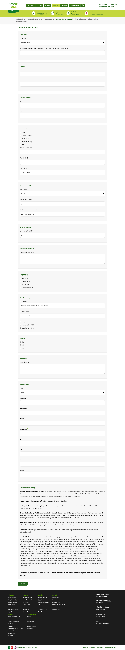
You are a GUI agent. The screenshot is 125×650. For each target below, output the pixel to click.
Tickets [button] (39, 5)
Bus (23, 348)
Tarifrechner (26, 602)
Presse (28, 624)
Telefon (22, 470)
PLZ (21, 439)
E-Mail (22, 419)
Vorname (23, 398)
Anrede (22, 388)
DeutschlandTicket (27, 597)
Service (10, 614)
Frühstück (25, 278)
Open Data (10, 635)
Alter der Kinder (25, 168)
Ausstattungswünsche (27, 252)
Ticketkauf (25, 607)
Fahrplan (11, 595)
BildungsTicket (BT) (43, 597)
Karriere (29, 631)
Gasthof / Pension (27, 135)
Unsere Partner (30, 621)
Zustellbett (25, 312)
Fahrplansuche (12, 597)
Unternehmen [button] (74, 5)
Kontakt (40, 607)
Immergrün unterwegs (34, 19)
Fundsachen (11, 624)
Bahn (23, 345)
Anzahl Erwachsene (26, 148)
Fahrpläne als (12, 600)
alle (23, 145)
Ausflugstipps (20, 19)
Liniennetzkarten (12, 607)
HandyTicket (26, 609)
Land (22, 460)
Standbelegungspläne (13, 609)
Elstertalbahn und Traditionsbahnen (86, 19)
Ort (21, 449)
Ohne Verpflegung (27, 287)
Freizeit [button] (55, 5)
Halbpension (26, 281)
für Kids (41, 600)
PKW (23, 342)
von (21, 70)
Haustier (24, 301)
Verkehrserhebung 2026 (14, 616)
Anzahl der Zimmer (26, 200)
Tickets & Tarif (26, 604)
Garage (24, 322)
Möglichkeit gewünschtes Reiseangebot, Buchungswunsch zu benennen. (44, 48)
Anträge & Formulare (43, 602)
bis (21, 80)
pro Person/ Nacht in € (27, 231)
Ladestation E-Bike (28, 328)
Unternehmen (31, 614)
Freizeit (54, 595)
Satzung (40, 604)
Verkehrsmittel (11, 604)
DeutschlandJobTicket (28, 600)
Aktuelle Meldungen (13, 602)
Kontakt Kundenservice (14, 619)
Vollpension (25, 284)
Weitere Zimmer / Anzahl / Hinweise (31, 210)
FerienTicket (41, 612)
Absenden (23, 584)
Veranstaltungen (21, 21)
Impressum (92, 647)
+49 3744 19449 (100, 617)
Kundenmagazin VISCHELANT (15, 628)
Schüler (40, 595)
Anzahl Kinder (24, 158)
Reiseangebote (49, 19)
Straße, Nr (24, 429)
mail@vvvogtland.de (102, 624)
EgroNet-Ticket (26, 612)
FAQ (115, 647)
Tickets (25, 595)
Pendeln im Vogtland (13, 621)
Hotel (23, 132)
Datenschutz (100, 647)
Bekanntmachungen (32, 626)
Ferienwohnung (27, 142)
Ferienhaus (25, 138)
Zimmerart (23, 189)
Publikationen (11, 626)
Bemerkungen (24, 362)
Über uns (29, 616)
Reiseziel (23, 38)
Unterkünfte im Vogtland (64, 19)
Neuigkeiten (30, 628)
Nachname (24, 408)
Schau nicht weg (12, 633)
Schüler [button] (47, 5)
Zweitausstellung (42, 609)
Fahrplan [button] (30, 5)
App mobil (11, 612)
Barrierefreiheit (12, 631)
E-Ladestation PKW (28, 325)
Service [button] (64, 5)
